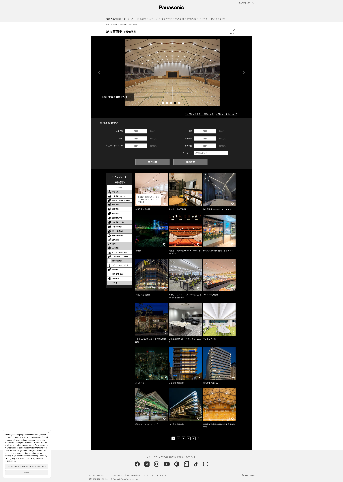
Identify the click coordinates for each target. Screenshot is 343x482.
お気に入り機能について (226, 114)
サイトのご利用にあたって (98, 475)
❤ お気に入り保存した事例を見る (199, 114)
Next (244, 72)
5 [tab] (179, 103)
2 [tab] (167, 103)
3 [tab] (171, 103)
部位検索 (190, 161)
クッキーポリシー (117, 475)
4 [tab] (175, 103)
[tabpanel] (171, 72)
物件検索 (152, 161)
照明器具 (123, 24)
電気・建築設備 (111, 24)
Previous (99, 72)
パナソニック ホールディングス (154, 475)
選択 (136, 131)
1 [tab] (163, 103)
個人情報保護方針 (133, 475)
